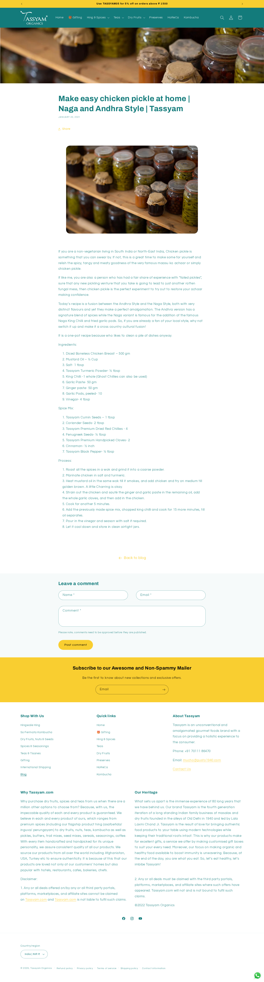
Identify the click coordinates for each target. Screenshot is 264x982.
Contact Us (182, 769)
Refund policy (65, 968)
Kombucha (104, 774)
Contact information (154, 968)
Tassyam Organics (41, 968)
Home (101, 725)
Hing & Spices (106, 739)
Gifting (25, 760)
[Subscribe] (163, 689)
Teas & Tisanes (30, 753)
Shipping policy (129, 968)
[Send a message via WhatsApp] (257, 975)
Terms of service (107, 968)
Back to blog (135, 558)
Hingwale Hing (30, 725)
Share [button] (66, 129)
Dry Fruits (103, 753)
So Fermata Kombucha (36, 732)
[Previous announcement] (21, 4)
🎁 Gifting (103, 732)
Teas (100, 746)
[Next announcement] (242, 4)
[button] (97, 17)
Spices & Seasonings (34, 746)
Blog (23, 774)
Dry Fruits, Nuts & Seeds (37, 739)
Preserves (103, 760)
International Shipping (35, 767)
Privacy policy (85, 968)
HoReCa (102, 767)
